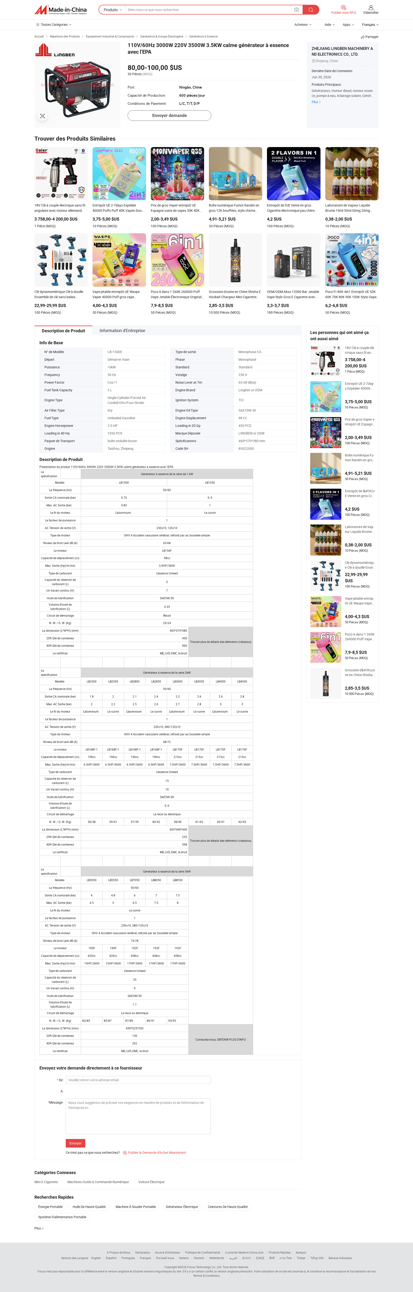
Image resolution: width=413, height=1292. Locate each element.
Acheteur (301, 24)
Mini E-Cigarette (46, 1182)
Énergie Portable (50, 1206)
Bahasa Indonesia (340, 1258)
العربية (233, 1258)
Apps (346, 24)
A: (61, 1091)
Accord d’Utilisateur (167, 1252)
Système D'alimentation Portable (62, 1217)
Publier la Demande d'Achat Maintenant (154, 1152)
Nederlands (216, 1258)
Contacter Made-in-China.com (244, 1252)
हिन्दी (272, 1258)
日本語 (260, 1258)
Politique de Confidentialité (202, 1252)
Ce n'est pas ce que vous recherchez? (93, 1152)
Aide (328, 24)
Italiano (184, 1258)
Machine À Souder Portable (136, 1206)
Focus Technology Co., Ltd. (204, 1267)
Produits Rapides (280, 1252)
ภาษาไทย (286, 1258)
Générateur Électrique (182, 1206)
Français (145, 1258)
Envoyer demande (169, 115)
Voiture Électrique (151, 1182)
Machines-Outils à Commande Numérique (98, 1182)
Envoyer (76, 1143)
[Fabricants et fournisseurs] (60, 10)
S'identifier (371, 12)
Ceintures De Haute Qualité (228, 1206)
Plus (315, 102)
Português (128, 1258)
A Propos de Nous (118, 1252)
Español (111, 1258)
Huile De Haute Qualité (89, 1206)
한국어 (246, 1258)
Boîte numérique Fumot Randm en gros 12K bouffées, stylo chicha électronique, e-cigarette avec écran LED (359, 457)
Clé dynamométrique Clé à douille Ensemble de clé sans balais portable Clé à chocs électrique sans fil (360, 565)
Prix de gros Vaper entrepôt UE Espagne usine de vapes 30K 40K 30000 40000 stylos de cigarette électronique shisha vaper (359, 422)
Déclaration (142, 1252)
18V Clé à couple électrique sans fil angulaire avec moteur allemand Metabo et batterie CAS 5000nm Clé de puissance (360, 350)
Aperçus (301, 1252)
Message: (55, 1102)
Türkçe (301, 1258)
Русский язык (165, 1258)
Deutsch (199, 1258)
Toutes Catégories (54, 24)
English (96, 1258)
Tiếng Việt (317, 1258)
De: (60, 1080)
